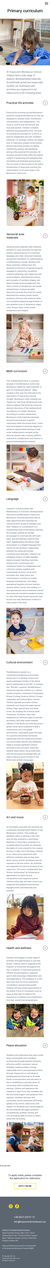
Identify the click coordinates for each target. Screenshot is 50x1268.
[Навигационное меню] (46, 3)
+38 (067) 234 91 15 (24, 1217)
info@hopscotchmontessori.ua (29, 1221)
